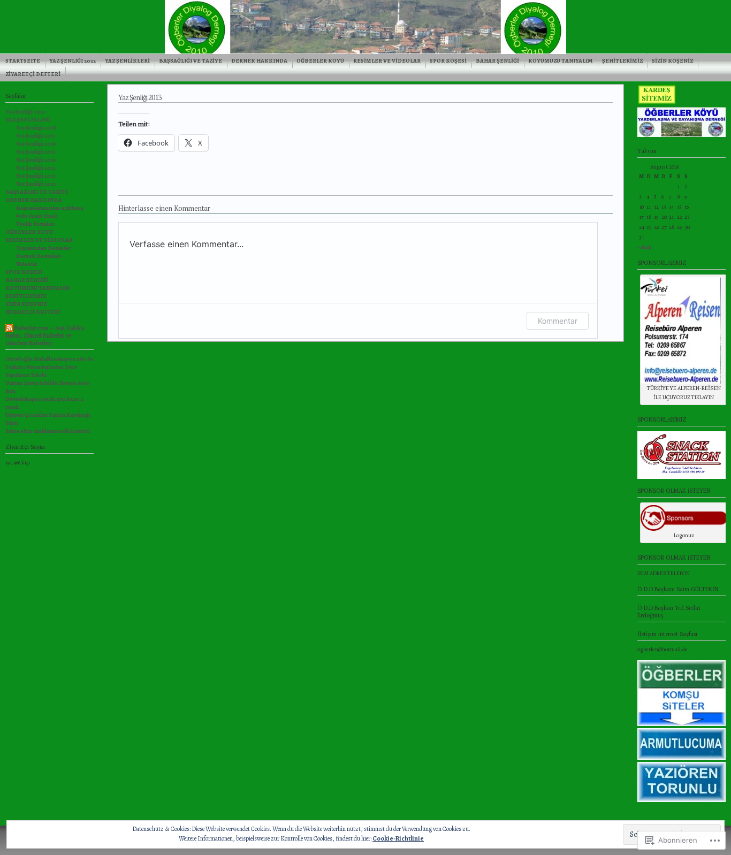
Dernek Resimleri (38, 256)
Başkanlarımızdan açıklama (49, 208)
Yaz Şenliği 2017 (36, 136)
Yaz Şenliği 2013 (36, 152)
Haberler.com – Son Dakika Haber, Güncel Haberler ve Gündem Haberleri (45, 335)
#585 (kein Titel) (37, 216)
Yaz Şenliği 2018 (36, 128)
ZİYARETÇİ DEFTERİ (32, 74)
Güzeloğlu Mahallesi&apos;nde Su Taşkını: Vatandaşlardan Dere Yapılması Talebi (49, 367)
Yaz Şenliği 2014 (36, 160)
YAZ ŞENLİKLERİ (127, 61)
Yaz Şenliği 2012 (36, 168)
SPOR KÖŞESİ (448, 61)
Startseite (22, 61)
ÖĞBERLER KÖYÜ (320, 61)
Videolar (26, 264)
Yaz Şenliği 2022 (72, 61)
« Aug (644, 247)
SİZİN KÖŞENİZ (672, 61)
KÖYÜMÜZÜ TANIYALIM (560, 61)
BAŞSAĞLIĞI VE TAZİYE (190, 61)
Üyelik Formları (35, 224)
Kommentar (557, 320)
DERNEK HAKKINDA (259, 61)
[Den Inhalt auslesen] (9, 329)
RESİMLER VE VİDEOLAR (387, 61)
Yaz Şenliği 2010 (36, 184)
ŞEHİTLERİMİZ (622, 61)
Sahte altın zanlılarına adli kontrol (47, 431)
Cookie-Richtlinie (398, 838)
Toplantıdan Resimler (43, 248)
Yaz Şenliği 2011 (35, 176)
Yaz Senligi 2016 (36, 144)
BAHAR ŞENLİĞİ (497, 61)
